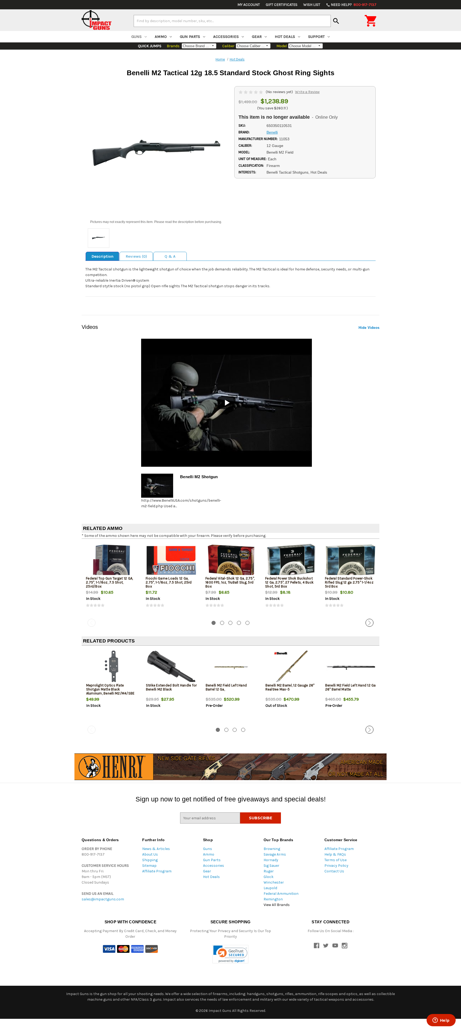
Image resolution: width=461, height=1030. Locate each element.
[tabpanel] (111, 579)
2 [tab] (222, 623)
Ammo (161, 36)
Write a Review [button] (307, 92)
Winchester (274, 882)
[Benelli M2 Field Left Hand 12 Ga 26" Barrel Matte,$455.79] (351, 667)
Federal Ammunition (281, 893)
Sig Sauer (271, 865)
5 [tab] (247, 623)
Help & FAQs (335, 854)
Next (369, 623)
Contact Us (334, 871)
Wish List (311, 4)
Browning (272, 849)
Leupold (270, 888)
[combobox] (232, 21)
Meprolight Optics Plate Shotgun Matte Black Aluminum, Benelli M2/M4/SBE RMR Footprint (110, 691)
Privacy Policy (336, 865)
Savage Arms (275, 854)
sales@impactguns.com (103, 899)
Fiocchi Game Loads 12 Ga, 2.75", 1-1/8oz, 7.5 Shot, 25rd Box (169, 582)
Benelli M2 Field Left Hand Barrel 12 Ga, (226, 687)
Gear (257, 36)
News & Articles (156, 849)
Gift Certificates (281, 4)
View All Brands (277, 905)
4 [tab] (239, 623)
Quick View (112, 560)
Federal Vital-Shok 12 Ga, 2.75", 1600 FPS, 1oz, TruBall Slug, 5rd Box (230, 582)
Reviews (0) (136, 256)
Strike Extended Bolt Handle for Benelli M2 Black (171, 687)
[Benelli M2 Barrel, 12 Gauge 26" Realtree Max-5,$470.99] (291, 667)
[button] (230, 954)
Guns (136, 36)
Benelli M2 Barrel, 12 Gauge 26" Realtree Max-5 (290, 687)
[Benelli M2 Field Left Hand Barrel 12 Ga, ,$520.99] (231, 667)
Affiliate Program (157, 871)
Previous (92, 623)
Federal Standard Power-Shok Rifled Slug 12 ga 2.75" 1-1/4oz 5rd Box (349, 582)
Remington (273, 899)
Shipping (150, 860)
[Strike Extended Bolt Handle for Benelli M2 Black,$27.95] (171, 667)
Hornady (271, 860)
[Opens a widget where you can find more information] (441, 1020)
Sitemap (149, 865)
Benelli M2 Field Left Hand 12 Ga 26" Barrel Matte (350, 687)
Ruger (269, 871)
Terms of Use (335, 860)
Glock (268, 877)
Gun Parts (190, 36)
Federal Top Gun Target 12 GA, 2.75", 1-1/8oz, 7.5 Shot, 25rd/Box (109, 582)
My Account (248, 4)
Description (102, 256)
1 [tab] (214, 623)
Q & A (170, 256)
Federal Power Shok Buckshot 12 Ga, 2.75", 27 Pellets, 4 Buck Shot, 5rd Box (289, 582)
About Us (150, 854)
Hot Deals (285, 36)
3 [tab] (230, 623)
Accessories (226, 36)
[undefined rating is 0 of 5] (251, 92)
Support (316, 36)
